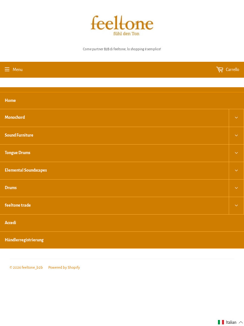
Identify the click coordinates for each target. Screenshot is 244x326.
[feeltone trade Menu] (236, 205)
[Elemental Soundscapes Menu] (236, 170)
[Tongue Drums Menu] (236, 153)
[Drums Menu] (236, 188)
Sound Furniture (19, 135)
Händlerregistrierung (24, 240)
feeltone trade (18, 205)
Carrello (232, 69)
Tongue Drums (17, 153)
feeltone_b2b (32, 268)
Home (10, 100)
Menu (18, 69)
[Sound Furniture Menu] (236, 135)
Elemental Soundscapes (26, 170)
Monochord (15, 117)
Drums (11, 188)
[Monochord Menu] (236, 117)
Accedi (10, 223)
